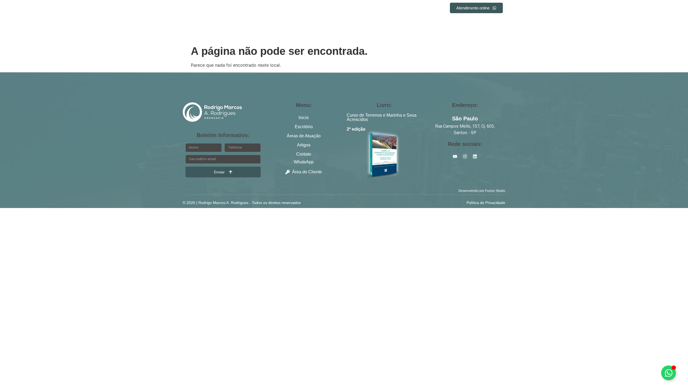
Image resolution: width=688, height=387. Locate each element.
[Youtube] (501, 22)
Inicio (277, 8)
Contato (405, 8)
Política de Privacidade (486, 202)
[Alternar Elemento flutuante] (668, 373)
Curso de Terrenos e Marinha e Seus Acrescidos (382, 117)
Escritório (303, 8)
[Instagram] (491, 22)
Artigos (378, 8)
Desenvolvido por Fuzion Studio (481, 191)
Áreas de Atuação (342, 8)
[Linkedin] (481, 22)
